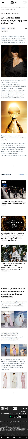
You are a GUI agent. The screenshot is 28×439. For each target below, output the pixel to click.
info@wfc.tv (6, 428)
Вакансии (18, 413)
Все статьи (21, 174)
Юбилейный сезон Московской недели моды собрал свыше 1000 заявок (13, 203)
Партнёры (24, 413)
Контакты (22, 411)
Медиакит (12, 413)
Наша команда (5, 413)
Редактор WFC (12, 13)
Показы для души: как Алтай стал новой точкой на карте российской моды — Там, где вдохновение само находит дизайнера (13, 267)
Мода (11, 7)
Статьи (7, 7)
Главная (3, 7)
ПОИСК (25, 408)
